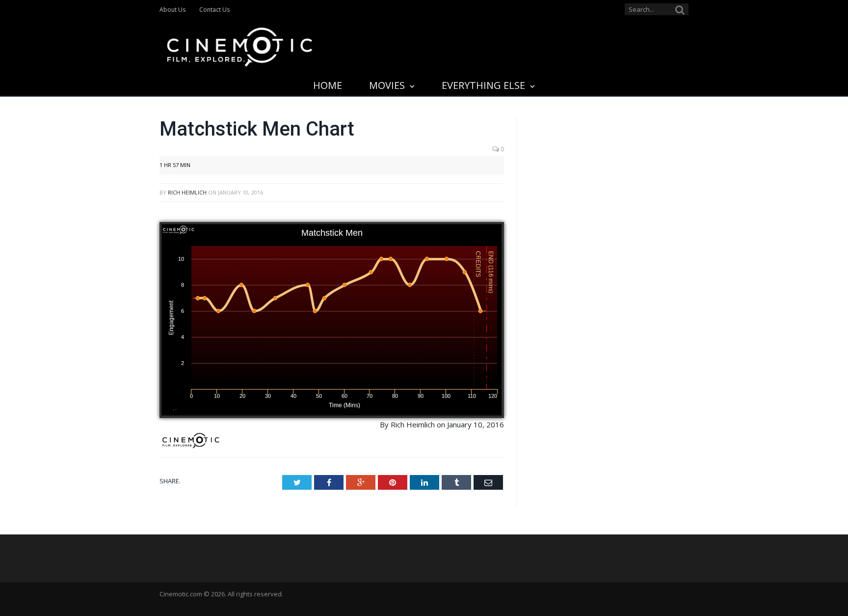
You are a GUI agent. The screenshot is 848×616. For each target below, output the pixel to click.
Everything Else (483, 85)
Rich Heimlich (187, 192)
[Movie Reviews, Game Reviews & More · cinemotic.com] (239, 44)
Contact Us (214, 9)
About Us (172, 9)
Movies (387, 85)
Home (327, 85)
